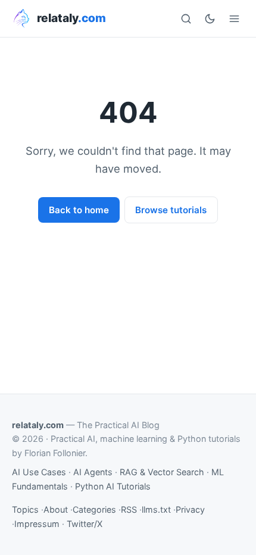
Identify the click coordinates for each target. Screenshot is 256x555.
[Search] (186, 18)
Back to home (79, 210)
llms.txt (156, 509)
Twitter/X (84, 524)
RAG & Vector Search (162, 472)
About (55, 509)
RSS (129, 509)
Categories (94, 509)
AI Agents (93, 472)
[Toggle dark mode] (210, 18)
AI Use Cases (39, 472)
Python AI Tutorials (113, 486)
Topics (25, 509)
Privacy (190, 509)
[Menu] (234, 18)
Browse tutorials (171, 210)
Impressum (37, 524)
